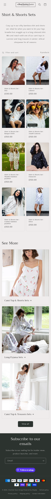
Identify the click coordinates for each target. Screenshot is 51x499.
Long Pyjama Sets (13, 357)
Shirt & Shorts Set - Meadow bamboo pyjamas (12, 177)
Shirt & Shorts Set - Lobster (36, 90)
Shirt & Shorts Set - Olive (36, 221)
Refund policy (44, 490)
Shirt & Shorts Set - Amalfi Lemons (36, 133)
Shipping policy (25, 493)
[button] (5, 4)
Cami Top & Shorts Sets (16, 300)
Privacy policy (13, 493)
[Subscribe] (43, 461)
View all (25, 424)
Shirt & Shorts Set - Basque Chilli (12, 133)
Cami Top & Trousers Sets (17, 414)
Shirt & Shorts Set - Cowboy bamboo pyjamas (12, 222)
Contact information (38, 493)
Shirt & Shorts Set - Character (36, 176)
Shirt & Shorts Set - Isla (12, 90)
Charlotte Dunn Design (15, 490)
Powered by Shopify (30, 490)
